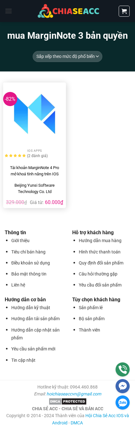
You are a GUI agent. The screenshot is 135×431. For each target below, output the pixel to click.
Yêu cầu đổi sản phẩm (100, 284)
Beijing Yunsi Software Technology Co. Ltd (34, 188)
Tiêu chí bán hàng (28, 251)
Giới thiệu (20, 240)
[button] (8, 11)
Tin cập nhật (23, 360)
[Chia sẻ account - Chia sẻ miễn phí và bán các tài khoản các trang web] (68, 11)
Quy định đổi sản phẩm (101, 262)
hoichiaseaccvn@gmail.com (73, 393)
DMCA (77, 422)
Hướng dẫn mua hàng (100, 240)
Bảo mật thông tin (28, 273)
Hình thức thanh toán (100, 251)
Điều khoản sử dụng (30, 262)
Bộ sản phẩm (92, 318)
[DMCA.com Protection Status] (68, 401)
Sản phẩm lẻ (91, 307)
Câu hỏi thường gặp (98, 273)
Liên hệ (18, 284)
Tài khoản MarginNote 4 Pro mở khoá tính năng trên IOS (34, 170)
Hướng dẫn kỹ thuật (30, 307)
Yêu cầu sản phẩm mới (33, 348)
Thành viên (89, 329)
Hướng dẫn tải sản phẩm (35, 318)
